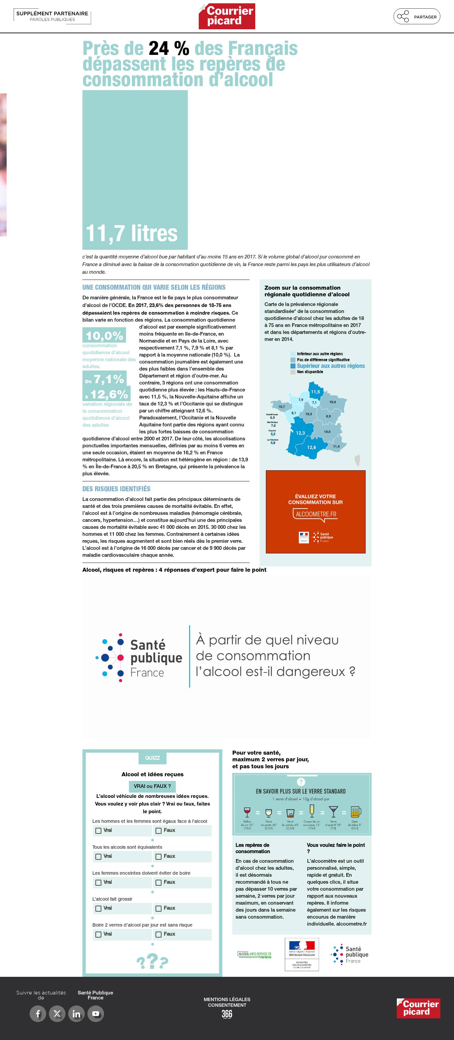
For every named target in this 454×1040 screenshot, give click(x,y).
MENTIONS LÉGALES (227, 1000)
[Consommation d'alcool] (78, 16)
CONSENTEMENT (227, 1005)
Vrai (108, 830)
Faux (169, 830)
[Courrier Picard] (227, 16)
